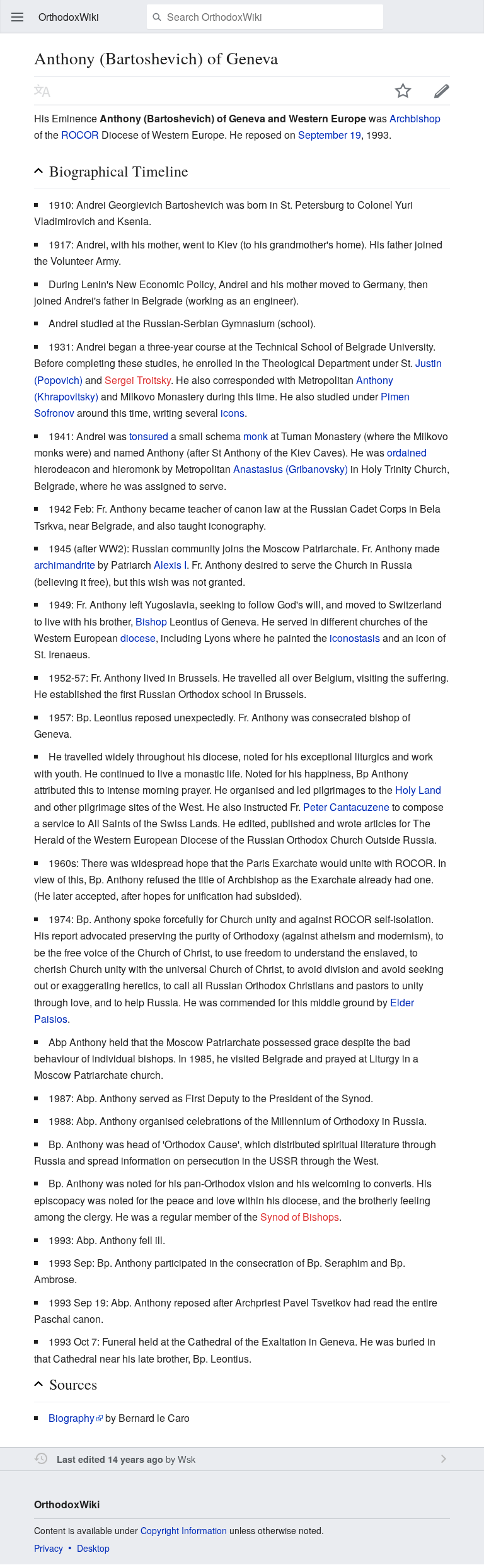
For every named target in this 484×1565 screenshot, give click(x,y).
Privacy (48, 1548)
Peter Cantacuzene (346, 807)
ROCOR (80, 134)
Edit (441, 91)
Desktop (93, 1548)
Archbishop (415, 118)
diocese (138, 638)
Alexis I (170, 564)
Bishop (151, 621)
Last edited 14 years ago (110, 1459)
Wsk (186, 1458)
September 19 (329, 134)
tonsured (148, 436)
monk (255, 436)
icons (233, 412)
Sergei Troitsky (138, 380)
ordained (407, 452)
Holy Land (418, 789)
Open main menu (17, 17)
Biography (72, 1418)
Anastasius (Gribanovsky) (290, 469)
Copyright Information (184, 1530)
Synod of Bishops (299, 1216)
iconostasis (355, 638)
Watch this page (403, 91)
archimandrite (64, 564)
